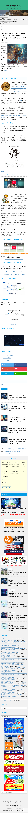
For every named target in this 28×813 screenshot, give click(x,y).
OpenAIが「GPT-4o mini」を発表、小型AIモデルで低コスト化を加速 (17, 408)
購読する (6, 494)
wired (5, 70)
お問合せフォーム (4, 17)
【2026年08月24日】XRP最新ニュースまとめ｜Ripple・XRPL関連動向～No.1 (17, 606)
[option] (14, 13)
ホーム (4, 801)
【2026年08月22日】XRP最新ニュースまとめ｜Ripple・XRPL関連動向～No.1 (17, 628)
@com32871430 (8, 484)
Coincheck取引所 (7, 358)
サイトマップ (3, 18)
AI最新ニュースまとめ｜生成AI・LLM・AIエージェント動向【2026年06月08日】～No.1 (17, 441)
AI (2, 384)
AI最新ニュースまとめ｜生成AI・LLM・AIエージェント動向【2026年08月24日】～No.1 (17, 583)
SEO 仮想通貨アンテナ (14, 6)
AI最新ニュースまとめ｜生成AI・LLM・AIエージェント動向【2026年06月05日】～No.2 (17, 430)
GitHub (20, 100)
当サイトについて (4, 23)
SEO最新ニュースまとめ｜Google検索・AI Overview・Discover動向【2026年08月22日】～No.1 (17, 617)
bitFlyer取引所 (6, 360)
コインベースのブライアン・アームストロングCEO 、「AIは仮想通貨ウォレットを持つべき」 (17, 419)
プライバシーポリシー (5, 22)
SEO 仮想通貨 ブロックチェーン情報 (14, 808)
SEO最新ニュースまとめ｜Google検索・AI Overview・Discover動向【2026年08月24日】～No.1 (17, 595)
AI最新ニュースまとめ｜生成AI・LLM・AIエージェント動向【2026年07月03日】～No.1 (17, 397)
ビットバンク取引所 (8, 355)
